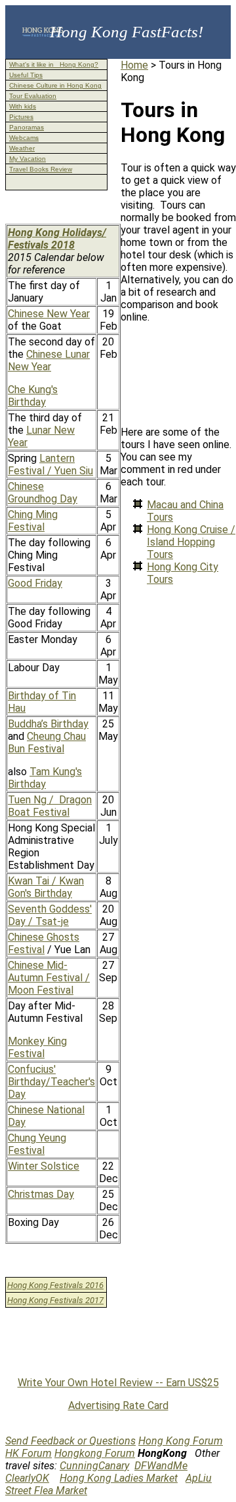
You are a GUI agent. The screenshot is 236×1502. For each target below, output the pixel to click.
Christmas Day (41, 1194)
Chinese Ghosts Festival (43, 943)
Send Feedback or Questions (70, 1441)
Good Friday (35, 583)
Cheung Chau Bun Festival (47, 742)
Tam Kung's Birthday (45, 777)
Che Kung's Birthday (33, 395)
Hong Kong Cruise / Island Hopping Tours (191, 542)
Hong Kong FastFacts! (126, 32)
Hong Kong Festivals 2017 (55, 1300)
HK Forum (28, 1453)
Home (134, 65)
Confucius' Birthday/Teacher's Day (51, 1081)
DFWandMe (160, 1465)
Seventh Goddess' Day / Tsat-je (50, 915)
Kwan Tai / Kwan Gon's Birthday (46, 887)
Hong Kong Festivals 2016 (55, 1285)
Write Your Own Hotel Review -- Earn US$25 (118, 1382)
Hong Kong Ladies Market (119, 1478)
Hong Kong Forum (180, 1441)
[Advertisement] (178, 374)
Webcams (24, 137)
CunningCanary (94, 1465)
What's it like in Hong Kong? (53, 64)
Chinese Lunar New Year (49, 360)
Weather (22, 148)
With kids (22, 106)
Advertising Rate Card (118, 1405)
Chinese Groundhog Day (42, 492)
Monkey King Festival (37, 1047)
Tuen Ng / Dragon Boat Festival (50, 806)
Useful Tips (26, 75)
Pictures (21, 116)
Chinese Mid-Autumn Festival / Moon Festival (49, 977)
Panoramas (26, 127)
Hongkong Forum (94, 1453)
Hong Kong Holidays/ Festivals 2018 (57, 238)
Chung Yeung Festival (37, 1144)
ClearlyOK (27, 1478)
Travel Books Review (40, 169)
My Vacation (27, 158)
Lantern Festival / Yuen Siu (50, 464)
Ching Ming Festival (33, 520)
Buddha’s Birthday (48, 724)
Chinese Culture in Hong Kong (55, 85)
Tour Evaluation (32, 95)
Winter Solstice (43, 1166)
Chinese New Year (49, 313)
